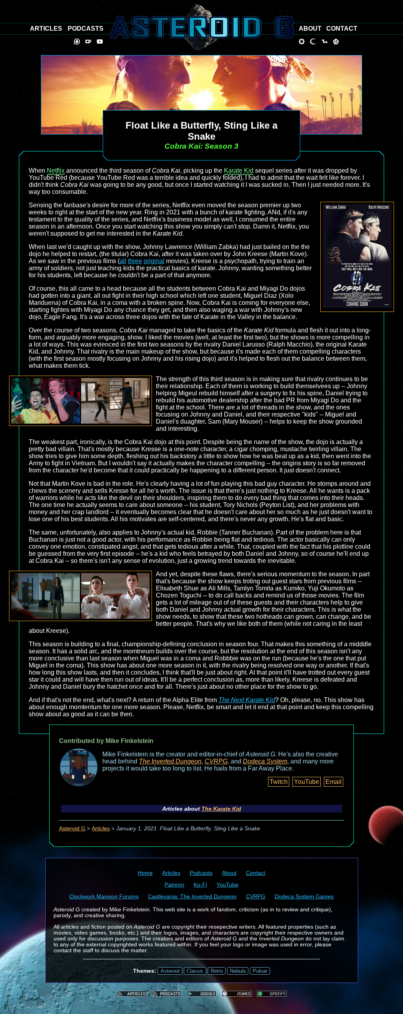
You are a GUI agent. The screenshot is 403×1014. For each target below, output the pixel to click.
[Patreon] (77, 41)
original (154, 261)
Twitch (279, 781)
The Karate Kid (221, 809)
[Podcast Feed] (166, 994)
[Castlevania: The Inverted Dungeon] (313, 41)
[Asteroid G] (202, 27)
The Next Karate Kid (246, 700)
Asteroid (170, 971)
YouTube (306, 781)
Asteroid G (72, 828)
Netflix (56, 170)
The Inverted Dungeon (170, 761)
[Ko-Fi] (88, 41)
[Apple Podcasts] (236, 994)
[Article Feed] (131, 994)
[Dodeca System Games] (336, 41)
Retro (217, 971)
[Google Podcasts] (201, 994)
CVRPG (216, 761)
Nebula (238, 971)
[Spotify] (272, 994)
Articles (101, 828)
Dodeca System (265, 761)
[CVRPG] (324, 41)
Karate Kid (238, 170)
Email (333, 781)
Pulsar (260, 971)
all (123, 261)
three (135, 261)
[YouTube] (100, 41)
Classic (195, 971)
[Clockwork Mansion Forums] (302, 41)
